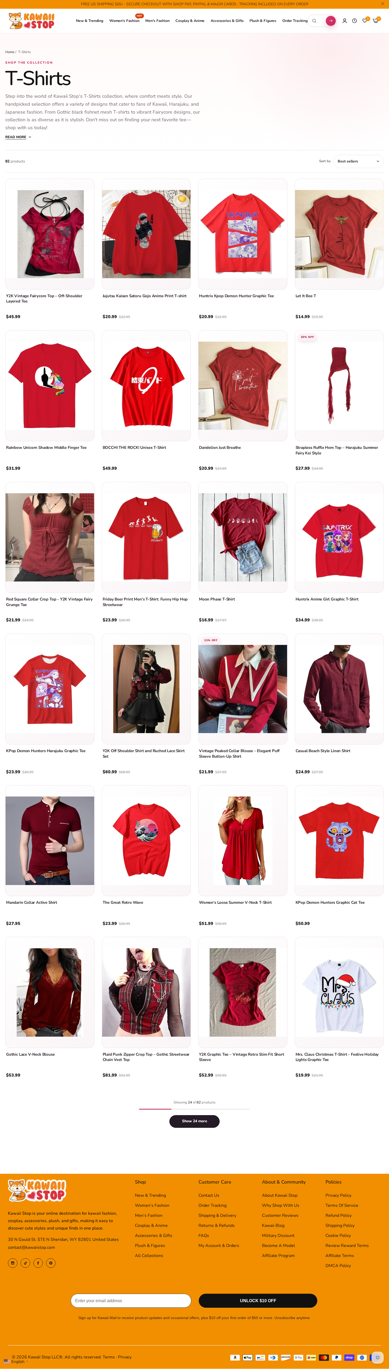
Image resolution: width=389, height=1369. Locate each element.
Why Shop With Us (280, 1206)
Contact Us (208, 1196)
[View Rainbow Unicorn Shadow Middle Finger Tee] (49, 385)
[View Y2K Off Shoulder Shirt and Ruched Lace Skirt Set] (146, 689)
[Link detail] (12, 1263)
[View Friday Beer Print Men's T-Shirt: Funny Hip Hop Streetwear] (146, 537)
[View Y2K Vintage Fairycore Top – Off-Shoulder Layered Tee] (49, 234)
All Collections (149, 1256)
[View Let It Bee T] (339, 234)
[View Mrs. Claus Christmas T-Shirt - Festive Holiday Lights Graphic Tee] (339, 992)
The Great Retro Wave (123, 902)
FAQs (203, 1236)
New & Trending (150, 1196)
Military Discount (278, 1236)
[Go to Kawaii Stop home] (32, 21)
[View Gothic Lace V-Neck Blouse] (49, 992)
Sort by (325, 161)
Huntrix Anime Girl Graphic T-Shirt (327, 599)
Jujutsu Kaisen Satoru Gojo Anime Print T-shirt (145, 296)
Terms (109, 1357)
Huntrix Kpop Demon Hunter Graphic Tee (236, 296)
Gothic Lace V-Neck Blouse (30, 1054)
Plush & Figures (150, 1246)
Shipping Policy (340, 1226)
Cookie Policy (338, 1236)
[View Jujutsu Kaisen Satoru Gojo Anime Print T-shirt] (146, 234)
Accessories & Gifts (153, 1236)
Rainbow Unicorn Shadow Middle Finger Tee (46, 447)
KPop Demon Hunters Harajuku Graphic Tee (45, 750)
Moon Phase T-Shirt (217, 599)
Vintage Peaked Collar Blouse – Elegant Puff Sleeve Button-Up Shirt (239, 753)
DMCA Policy (338, 1266)
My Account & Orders (218, 1246)
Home (10, 52)
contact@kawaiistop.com (31, 1248)
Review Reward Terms (347, 1246)
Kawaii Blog (273, 1226)
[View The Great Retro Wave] (146, 840)
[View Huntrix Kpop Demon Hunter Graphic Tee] (242, 234)
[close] (382, 4)
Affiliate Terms (339, 1256)
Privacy (125, 1357)
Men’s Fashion (148, 1216)
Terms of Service (341, 1206)
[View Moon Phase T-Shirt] (242, 537)
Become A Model (278, 1246)
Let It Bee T (306, 296)
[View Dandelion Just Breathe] (242, 385)
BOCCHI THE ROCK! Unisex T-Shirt (134, 447)
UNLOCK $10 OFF (258, 1301)
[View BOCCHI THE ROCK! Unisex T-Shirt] (146, 385)
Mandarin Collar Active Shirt (31, 902)
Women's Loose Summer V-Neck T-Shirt (235, 902)
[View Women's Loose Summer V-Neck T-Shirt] (242, 840)
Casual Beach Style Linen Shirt (323, 750)
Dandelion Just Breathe (220, 447)
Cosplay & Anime (151, 1226)
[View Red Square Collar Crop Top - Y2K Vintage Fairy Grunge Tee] (49, 537)
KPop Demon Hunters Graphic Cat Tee (330, 902)
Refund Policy (338, 1216)
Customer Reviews (280, 1216)
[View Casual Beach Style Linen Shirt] (339, 689)
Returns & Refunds (216, 1226)
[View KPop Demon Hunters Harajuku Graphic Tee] (49, 689)
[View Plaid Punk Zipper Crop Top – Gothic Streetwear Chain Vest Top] (146, 992)
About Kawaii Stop (279, 1196)
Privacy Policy (338, 1196)
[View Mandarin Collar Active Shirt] (49, 840)
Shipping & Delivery (217, 1216)
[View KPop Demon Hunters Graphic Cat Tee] (339, 840)
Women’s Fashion (152, 1206)
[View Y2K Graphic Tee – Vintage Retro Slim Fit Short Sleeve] (242, 992)
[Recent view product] (354, 20)
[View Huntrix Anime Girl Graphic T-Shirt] (339, 537)
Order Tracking (212, 1206)
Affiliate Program (278, 1256)
